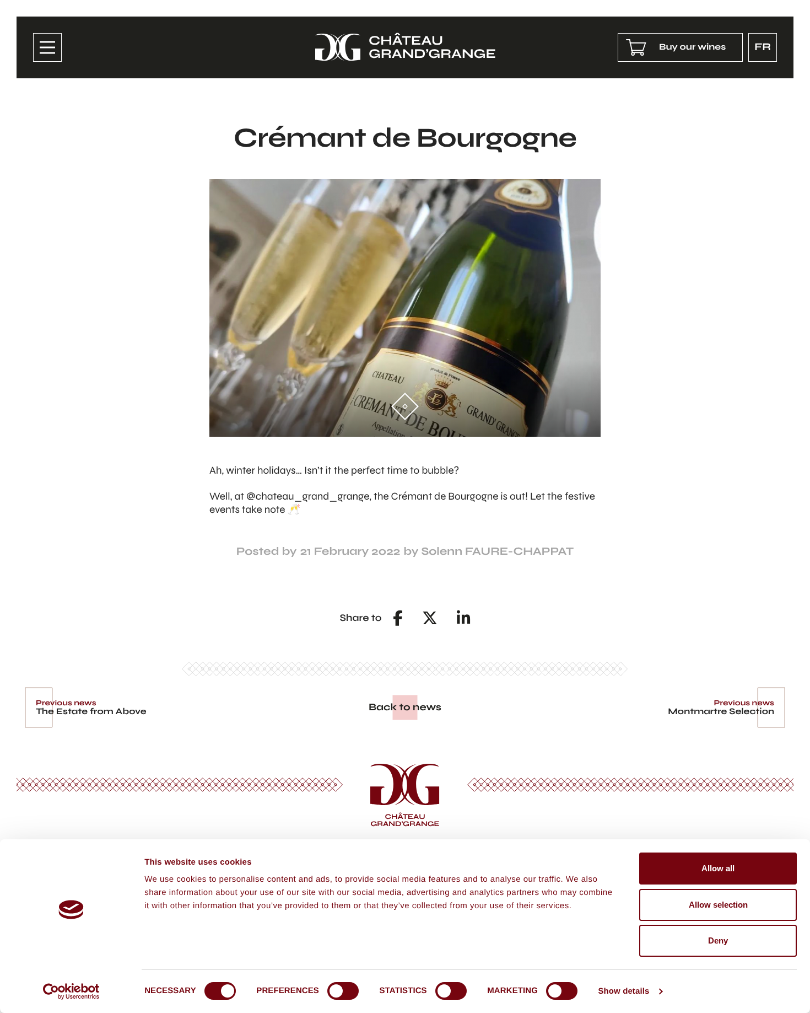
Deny (718, 940)
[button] (398, 618)
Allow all (718, 868)
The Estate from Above (91, 712)
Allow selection (718, 904)
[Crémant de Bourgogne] (405, 308)
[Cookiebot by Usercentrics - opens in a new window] (71, 991)
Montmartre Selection (721, 712)
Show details (623, 991)
